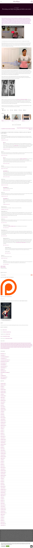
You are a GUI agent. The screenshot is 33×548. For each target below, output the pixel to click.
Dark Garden (2, 344)
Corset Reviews (3, 358)
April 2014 (2, 483)
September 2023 (3, 392)
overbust (12, 345)
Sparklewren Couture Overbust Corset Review (8, 128)
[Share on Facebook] (14, 124)
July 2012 (2, 515)
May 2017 (2, 431)
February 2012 (3, 523)
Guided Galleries (3, 367)
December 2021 (3, 400)
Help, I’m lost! (5, 329)
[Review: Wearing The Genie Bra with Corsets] (6, 117)
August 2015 (2, 458)
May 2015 (2, 462)
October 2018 (3, 408)
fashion (5, 344)
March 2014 (2, 484)
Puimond (24, 345)
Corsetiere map (16, 145)
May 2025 (2, 386)
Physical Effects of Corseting (4, 372)
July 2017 (2, 428)
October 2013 (3, 492)
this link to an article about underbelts (22, 99)
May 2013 (2, 500)
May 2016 (2, 445)
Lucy (4, 142)
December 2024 (3, 389)
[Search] (30, 1)
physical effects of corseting (17, 345)
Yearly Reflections (3, 378)
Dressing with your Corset (4, 361)
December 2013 (3, 489)
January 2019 (2, 406)
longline (31, 344)
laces (28, 344)
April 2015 (2, 464)
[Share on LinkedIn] (20, 124)
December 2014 (3, 470)
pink (21, 345)
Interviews (2, 369)
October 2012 (3, 511)
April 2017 (2, 433)
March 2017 (2, 434)
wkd (8, 348)
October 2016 (3, 442)
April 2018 (2, 414)
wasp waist (2, 348)
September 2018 (3, 409)
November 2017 (3, 422)
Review (28, 345)
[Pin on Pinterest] (18, 124)
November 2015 (3, 453)
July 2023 (2, 394)
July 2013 (2, 497)
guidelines (18, 344)
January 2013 (2, 506)
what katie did (5, 348)
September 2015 (3, 456)
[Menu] (1, 2)
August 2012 (2, 514)
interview (26, 344)
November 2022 (3, 395)
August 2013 (2, 495)
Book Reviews (2, 353)
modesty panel (4, 345)
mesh (1, 345)
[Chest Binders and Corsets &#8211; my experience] (26, 117)
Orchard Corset (9, 345)
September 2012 (3, 512)
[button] (31, 546)
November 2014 (3, 472)
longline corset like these (23, 158)
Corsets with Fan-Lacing (6, 336)
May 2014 (2, 481)
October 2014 (3, 473)
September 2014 (3, 475)
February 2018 (3, 417)
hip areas (21, 344)
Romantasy (30, 345)
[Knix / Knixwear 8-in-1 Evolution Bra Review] (16, 117)
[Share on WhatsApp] (13, 124)
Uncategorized (16, 7)
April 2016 (2, 447)
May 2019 (2, 405)
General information (3, 366)
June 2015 (2, 461)
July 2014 (2, 478)
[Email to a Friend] (17, 124)
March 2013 (2, 503)
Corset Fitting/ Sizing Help (4, 356)
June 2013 (2, 498)
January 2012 (2, 525)
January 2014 (2, 487)
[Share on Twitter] (15, 124)
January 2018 (2, 419)
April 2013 (2, 501)
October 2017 (3, 423)
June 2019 (2, 403)
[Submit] (31, 275)
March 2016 (2, 448)
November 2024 (3, 391)
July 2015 (2, 459)
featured (12, 344)
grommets (14, 344)
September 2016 (3, 444)
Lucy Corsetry (5, 187)
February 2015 (3, 467)
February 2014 (3, 486)
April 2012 (2, 520)
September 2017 (3, 425)
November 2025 (3, 383)
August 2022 (2, 397)
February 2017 (3, 436)
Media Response (3, 370)
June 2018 (2, 411)
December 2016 (3, 439)
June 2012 (2, 517)
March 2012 (2, 522)
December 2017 (3, 420)
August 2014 (2, 476)
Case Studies (2, 355)
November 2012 (3, 509)
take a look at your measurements (21, 242)
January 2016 (2, 450)
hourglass (23, 344)
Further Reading (3, 364)
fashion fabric (8, 344)
